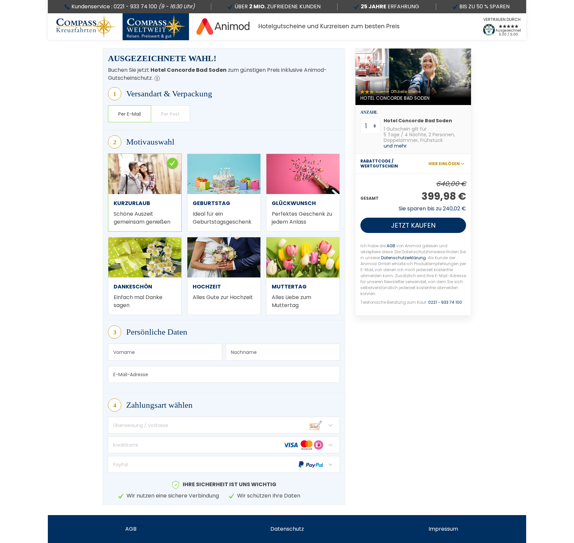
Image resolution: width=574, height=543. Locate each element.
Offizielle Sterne (406, 91)
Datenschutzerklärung (403, 258)
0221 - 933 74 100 (445, 302)
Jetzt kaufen (413, 225)
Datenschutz (287, 529)
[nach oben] (566, 271)
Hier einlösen (444, 163)
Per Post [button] (170, 114)
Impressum (443, 529)
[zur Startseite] (223, 26)
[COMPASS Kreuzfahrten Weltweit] (156, 26)
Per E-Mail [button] (129, 114)
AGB (391, 246)
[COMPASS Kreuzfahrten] (86, 26)
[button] (157, 78)
